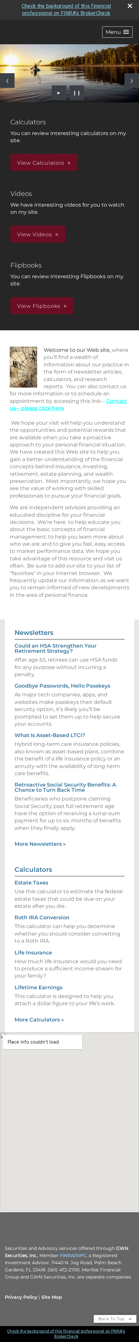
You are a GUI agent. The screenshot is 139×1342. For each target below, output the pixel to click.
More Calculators (39, 1020)
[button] (117, 32)
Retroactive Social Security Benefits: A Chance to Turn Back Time (65, 787)
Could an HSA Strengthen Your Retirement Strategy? (56, 648)
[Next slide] (131, 80)
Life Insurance (33, 953)
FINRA (67, 1255)
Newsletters (34, 633)
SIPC (81, 1255)
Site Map (51, 1297)
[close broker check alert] (130, 5)
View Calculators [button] (40, 163)
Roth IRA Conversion (42, 917)
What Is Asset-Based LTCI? (50, 735)
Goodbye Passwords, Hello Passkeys (62, 686)
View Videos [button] (34, 234)
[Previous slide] (7, 80)
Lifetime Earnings (38, 987)
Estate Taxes (31, 883)
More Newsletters (40, 844)
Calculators (33, 869)
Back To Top (112, 1318)
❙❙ (77, 93)
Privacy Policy (21, 1297)
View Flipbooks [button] (38, 306)
